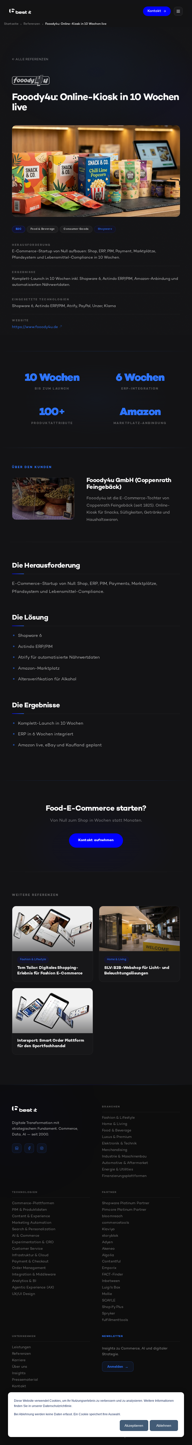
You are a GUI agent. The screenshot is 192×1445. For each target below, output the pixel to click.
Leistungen (21, 1347)
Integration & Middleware (34, 1274)
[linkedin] (17, 1148)
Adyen (107, 1242)
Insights (19, 1373)
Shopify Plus (112, 1307)
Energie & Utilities (117, 1169)
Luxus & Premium (117, 1137)
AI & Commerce (25, 1236)
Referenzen (32, 24)
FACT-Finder (112, 1274)
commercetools (115, 1223)
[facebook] (29, 1148)
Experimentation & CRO (33, 1242)
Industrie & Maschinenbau (124, 1156)
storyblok (110, 1236)
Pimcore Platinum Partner (124, 1210)
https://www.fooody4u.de (35, 327)
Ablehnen (163, 1425)
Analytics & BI (24, 1281)
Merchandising (114, 1150)
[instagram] (41, 1148)
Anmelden (117, 1366)
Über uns (19, 1367)
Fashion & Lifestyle (118, 1118)
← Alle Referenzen (30, 59)
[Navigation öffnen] (178, 11)
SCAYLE (109, 1300)
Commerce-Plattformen (33, 1203)
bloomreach (112, 1216)
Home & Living (114, 1124)
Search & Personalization (33, 1229)
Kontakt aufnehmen (96, 840)
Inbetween (111, 1281)
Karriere (19, 1360)
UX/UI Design (23, 1294)
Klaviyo (108, 1229)
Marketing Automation (31, 1223)
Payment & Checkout (30, 1261)
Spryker (108, 1313)
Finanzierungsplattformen (124, 1176)
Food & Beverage (116, 1130)
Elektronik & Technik (119, 1143)
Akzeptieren (133, 1425)
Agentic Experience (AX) (33, 1287)
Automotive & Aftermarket (125, 1163)
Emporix (109, 1268)
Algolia (108, 1255)
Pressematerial (25, 1380)
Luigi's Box (111, 1287)
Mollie (107, 1294)
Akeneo (108, 1249)
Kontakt (154, 11)
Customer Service (27, 1249)
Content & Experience (31, 1216)
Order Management (29, 1268)
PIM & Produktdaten (29, 1210)
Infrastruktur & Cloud (30, 1255)
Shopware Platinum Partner (126, 1203)
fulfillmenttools (115, 1320)
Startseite (11, 24)
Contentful (111, 1261)
